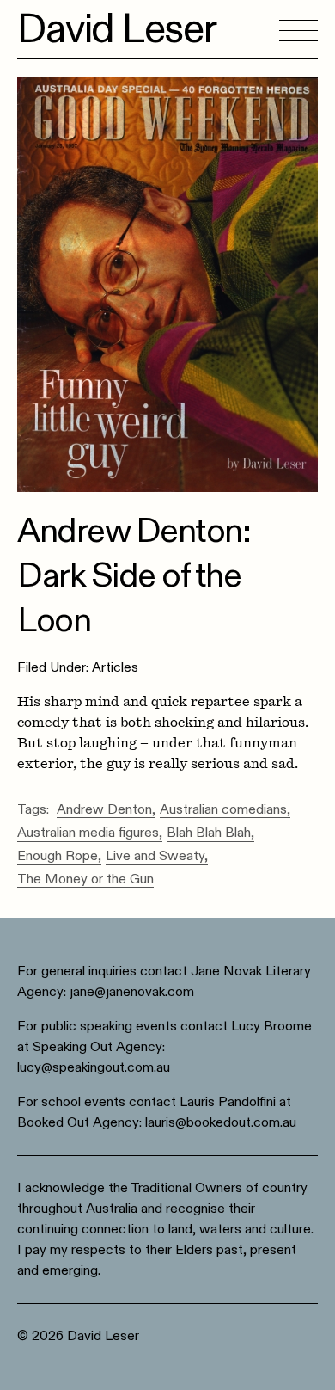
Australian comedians (223, 810)
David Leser (116, 29)
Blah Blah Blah (209, 833)
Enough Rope (57, 856)
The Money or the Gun (85, 880)
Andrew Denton (104, 810)
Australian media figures (88, 833)
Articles (115, 667)
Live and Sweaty (155, 856)
